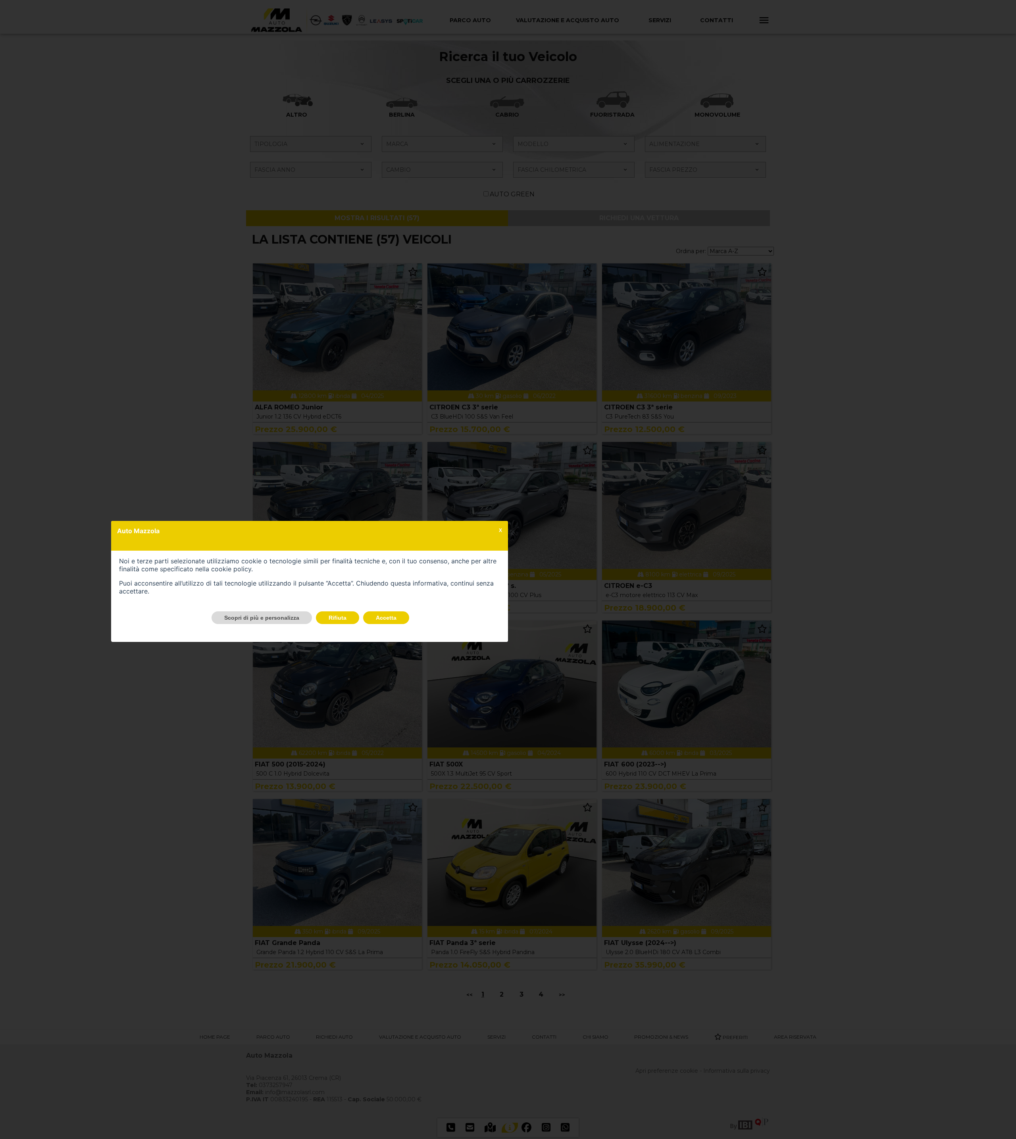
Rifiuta (337, 618)
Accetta (386, 618)
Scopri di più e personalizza (261, 618)
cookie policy (231, 569)
